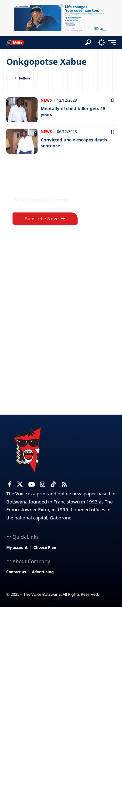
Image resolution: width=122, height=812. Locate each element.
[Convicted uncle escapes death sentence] (22, 141)
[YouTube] (31, 484)
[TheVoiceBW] (15, 42)
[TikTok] (53, 484)
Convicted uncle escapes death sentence (74, 143)
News (46, 100)
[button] (88, 42)
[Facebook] (9, 484)
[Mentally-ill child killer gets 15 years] (22, 109)
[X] (19, 484)
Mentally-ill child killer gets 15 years (73, 111)
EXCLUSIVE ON (38, 187)
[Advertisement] (61, 671)
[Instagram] (42, 484)
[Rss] (64, 484)
